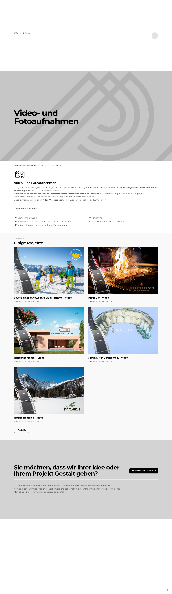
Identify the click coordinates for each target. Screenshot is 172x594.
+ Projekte (21, 430)
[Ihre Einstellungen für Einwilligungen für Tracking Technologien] (168, 590)
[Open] (19, 252)
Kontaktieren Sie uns (142, 471)
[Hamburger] (155, 35)
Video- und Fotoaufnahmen (26, 301)
